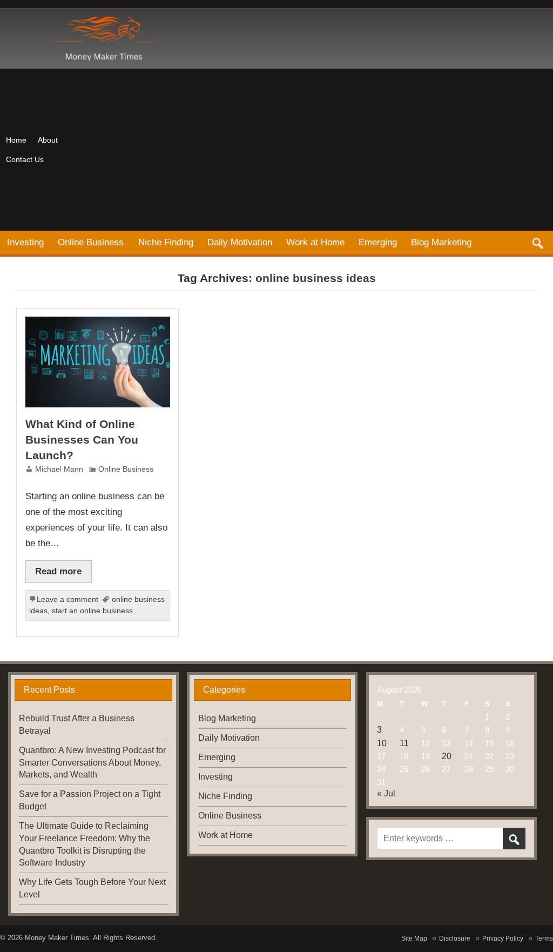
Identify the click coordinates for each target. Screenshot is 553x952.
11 (404, 743)
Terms (544, 938)
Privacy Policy (502, 938)
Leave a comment (67, 599)
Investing (25, 242)
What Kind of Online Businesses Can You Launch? (81, 439)
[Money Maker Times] (103, 20)
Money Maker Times (57, 938)
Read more (58, 571)
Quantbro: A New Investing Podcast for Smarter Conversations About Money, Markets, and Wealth (92, 763)
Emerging (378, 242)
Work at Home (315, 242)
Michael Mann (59, 469)
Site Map (414, 938)
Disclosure (454, 938)
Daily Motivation (239, 242)
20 (446, 756)
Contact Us (25, 159)
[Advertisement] (323, 149)
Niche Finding (165, 242)
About (48, 140)
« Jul (386, 793)
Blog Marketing (441, 242)
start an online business (92, 611)
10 (382, 743)
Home (16, 140)
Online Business (91, 242)
